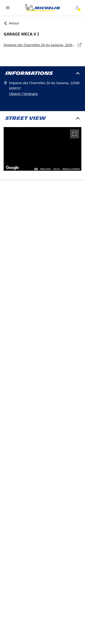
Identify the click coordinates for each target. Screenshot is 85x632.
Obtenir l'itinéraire (23, 94)
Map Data (45, 169)
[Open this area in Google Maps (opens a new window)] (12, 168)
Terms (56, 169)
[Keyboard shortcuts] (36, 169)
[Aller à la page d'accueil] (42, 8)
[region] (42, 149)
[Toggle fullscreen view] (74, 133)
